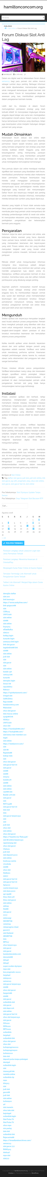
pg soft (14, 481)
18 (9, 529)
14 (27, 526)
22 (33, 529)
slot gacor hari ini (18, 484)
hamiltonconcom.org (23, 7)
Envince (11, 1173)
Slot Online (15, 475)
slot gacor (6, 484)
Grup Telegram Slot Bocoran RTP (29, 498)
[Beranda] (6, 28)
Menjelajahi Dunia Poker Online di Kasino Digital (22, 568)
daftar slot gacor (15, 478)
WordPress (34, 1173)
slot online (30, 484)
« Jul (4, 538)
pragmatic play (24, 481)
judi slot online (35, 478)
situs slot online (37, 481)
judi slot (25, 478)
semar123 (6, 81)
